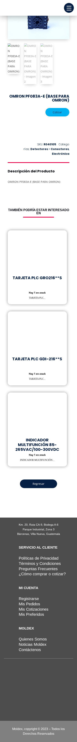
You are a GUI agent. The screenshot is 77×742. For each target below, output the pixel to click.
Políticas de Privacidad (38, 558)
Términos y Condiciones (40, 563)
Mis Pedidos (29, 604)
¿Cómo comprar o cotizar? (42, 574)
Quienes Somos (33, 639)
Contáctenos (30, 650)
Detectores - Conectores (49, 149)
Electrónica (60, 154)
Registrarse (29, 599)
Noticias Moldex (32, 644)
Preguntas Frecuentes (38, 569)
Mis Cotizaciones (33, 609)
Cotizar (57, 112)
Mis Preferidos (31, 614)
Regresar (38, 484)
